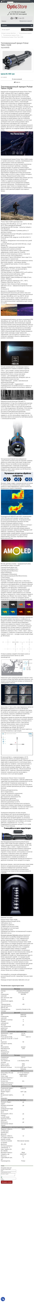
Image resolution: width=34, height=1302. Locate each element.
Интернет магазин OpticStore (8, 33)
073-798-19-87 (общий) (18, 12)
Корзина (4, 21)
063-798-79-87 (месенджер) (18, 14)
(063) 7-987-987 (5, 953)
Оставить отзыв (7, 1182)
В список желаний (17, 79)
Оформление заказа (25, 21)
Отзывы (2, 1165)
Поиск (27, 29)
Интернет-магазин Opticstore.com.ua (12, 935)
